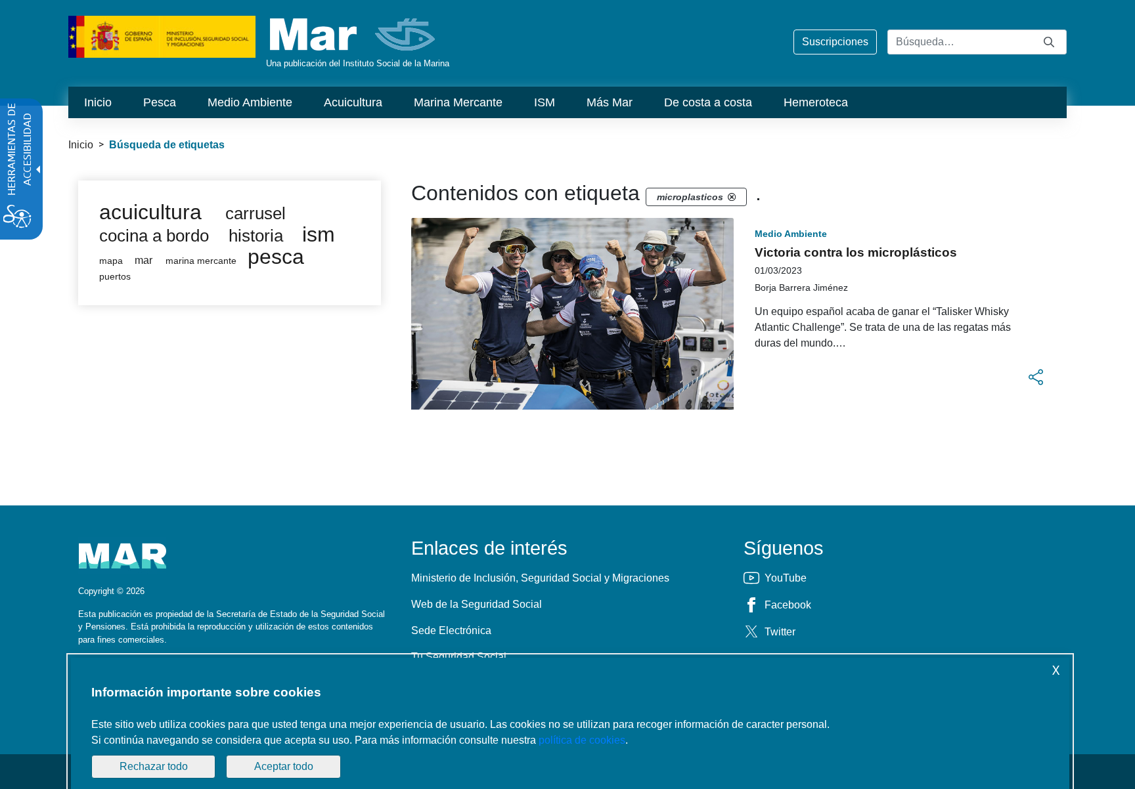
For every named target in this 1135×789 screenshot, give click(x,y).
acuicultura (150, 212)
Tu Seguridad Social (458, 656)
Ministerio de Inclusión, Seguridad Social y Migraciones (540, 578)
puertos (115, 277)
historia (256, 235)
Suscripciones (835, 41)
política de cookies (582, 740)
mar (143, 260)
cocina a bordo (154, 235)
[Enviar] (1048, 42)
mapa (111, 261)
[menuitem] (97, 102)
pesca (276, 256)
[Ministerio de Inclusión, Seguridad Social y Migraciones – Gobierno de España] (162, 35)
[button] (1036, 377)
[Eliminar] (732, 197)
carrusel (255, 213)
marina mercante (201, 261)
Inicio (80, 144)
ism (318, 234)
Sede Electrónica (451, 630)
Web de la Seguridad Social (476, 604)
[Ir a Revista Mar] (353, 34)
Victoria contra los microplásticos (856, 252)
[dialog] (570, 723)
